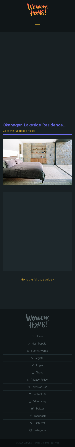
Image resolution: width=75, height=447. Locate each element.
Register (39, 358)
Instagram (40, 430)
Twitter (40, 408)
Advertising (39, 401)
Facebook (40, 415)
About (39, 372)
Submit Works (39, 350)
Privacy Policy (39, 379)
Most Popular (39, 343)
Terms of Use (39, 387)
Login (39, 365)
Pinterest (40, 423)
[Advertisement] (37, 77)
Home (39, 336)
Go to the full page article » (19, 130)
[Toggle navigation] (37, 24)
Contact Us (39, 394)
